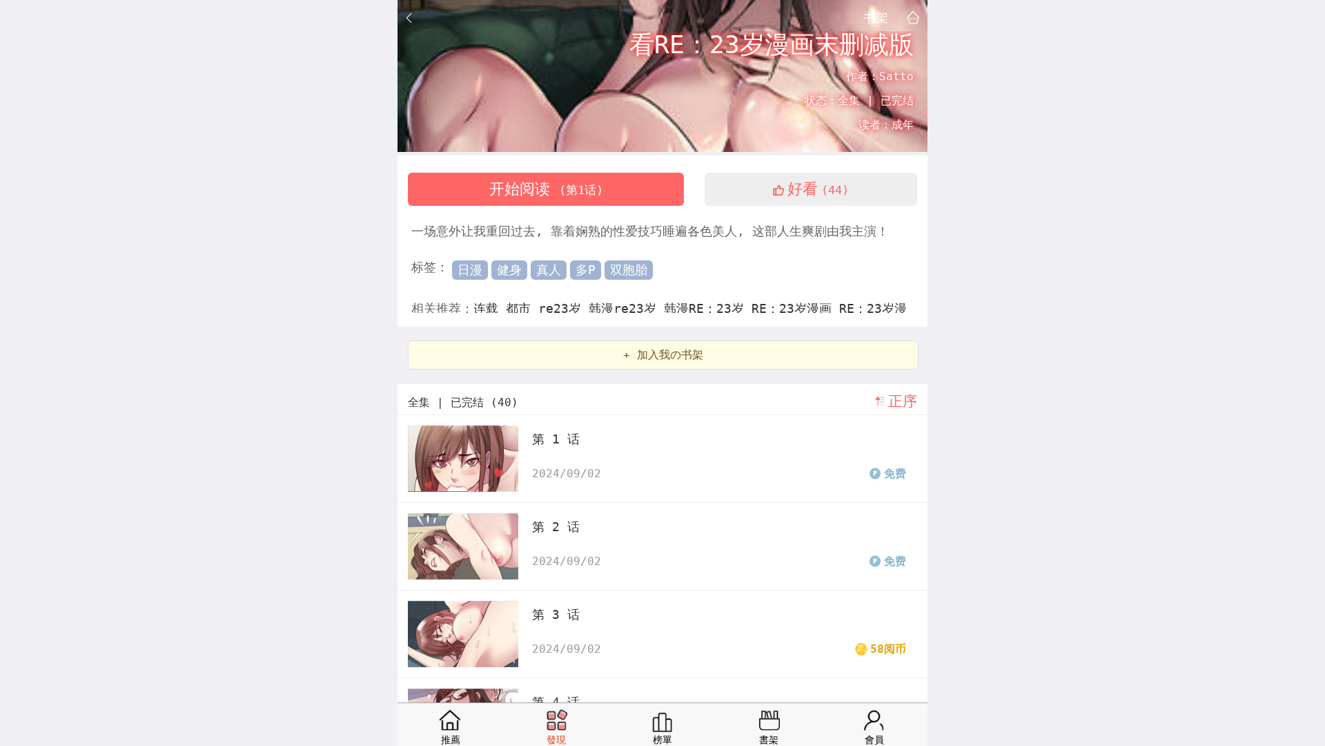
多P (586, 269)
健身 (509, 269)
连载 (489, 308)
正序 (902, 401)
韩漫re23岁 (626, 308)
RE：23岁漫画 (795, 308)
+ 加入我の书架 (663, 354)
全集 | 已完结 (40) (463, 402)
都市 (522, 308)
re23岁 (563, 308)
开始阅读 (546, 189)
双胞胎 (628, 269)
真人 (548, 269)
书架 (875, 17)
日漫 (470, 269)
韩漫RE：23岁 (708, 308)
